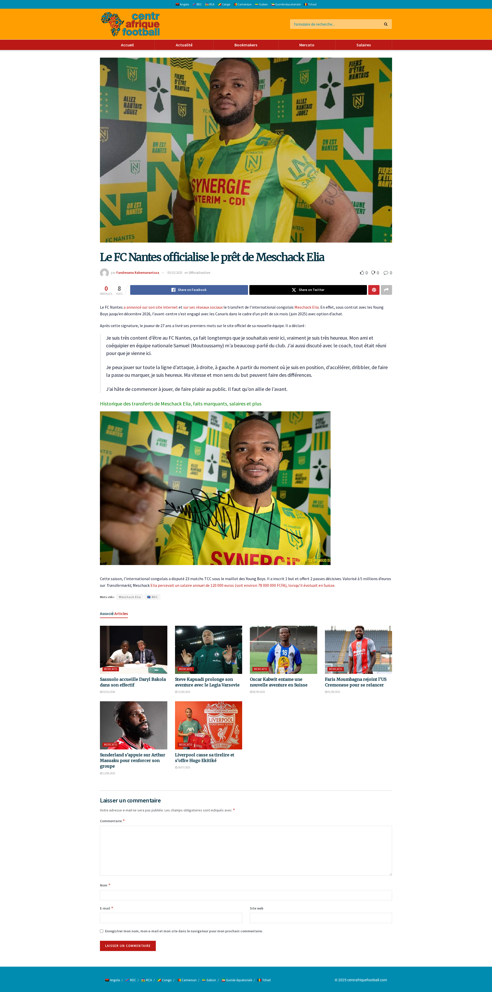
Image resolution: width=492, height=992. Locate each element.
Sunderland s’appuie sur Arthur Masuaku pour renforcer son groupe (132, 760)
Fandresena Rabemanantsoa (137, 272)
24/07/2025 (183, 767)
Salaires (363, 44)
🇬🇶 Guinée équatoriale (286, 4)
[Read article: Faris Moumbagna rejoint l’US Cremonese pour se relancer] (358, 650)
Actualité (184, 44)
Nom (105, 885)
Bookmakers (245, 44)
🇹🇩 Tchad (310, 4)
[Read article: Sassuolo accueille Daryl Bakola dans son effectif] (133, 650)
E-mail (107, 908)
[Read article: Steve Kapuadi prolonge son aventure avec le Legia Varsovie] (208, 650)
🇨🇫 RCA (209, 4)
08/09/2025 (258, 692)
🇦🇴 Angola (182, 4)
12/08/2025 (108, 773)
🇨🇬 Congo (224, 4)
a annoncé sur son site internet (151, 307)
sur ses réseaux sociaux (203, 307)
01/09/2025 (333, 692)
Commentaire (112, 820)
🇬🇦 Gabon (261, 4)
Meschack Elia (306, 307)
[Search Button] (387, 24)
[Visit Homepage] (130, 24)
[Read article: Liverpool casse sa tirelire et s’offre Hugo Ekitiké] (208, 725)
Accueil (127, 44)
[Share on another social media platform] (386, 290)
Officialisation (199, 272)
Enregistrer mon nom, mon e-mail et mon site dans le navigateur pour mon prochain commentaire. (184, 931)
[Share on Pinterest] (374, 290)
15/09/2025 (183, 692)
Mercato (306, 44)
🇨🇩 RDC (197, 4)
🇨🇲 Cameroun (242, 4)
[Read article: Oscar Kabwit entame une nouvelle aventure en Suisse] (283, 650)
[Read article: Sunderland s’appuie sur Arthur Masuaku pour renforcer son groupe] (133, 725)
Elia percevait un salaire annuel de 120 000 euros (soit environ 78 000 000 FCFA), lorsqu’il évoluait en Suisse (242, 585)
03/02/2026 (108, 692)
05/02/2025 (174, 272)
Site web (256, 908)
